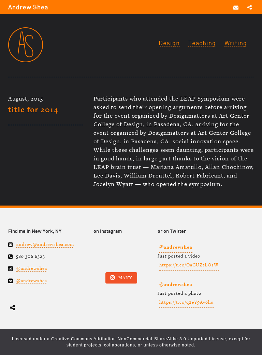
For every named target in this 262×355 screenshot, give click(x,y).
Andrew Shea (28, 7)
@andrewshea (31, 268)
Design (169, 43)
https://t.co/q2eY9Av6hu (186, 302)
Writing (235, 43)
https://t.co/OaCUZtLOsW (189, 265)
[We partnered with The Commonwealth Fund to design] (120, 256)
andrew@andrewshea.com (45, 244)
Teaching (202, 43)
